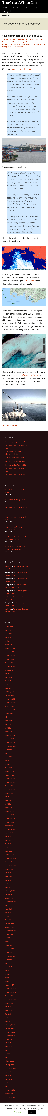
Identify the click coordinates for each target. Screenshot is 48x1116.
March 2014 (8, 1086)
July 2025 (8, 674)
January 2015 (9, 1065)
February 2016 (10, 1025)
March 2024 (8, 731)
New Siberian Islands (24, 44)
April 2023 (8, 764)
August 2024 (9, 713)
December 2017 (10, 952)
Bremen (5, 42)
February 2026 (10, 648)
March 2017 (8, 978)
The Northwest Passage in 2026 (15, 461)
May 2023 (8, 760)
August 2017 (9, 960)
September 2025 (10, 666)
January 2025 (9, 695)
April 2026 (8, 641)
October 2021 (9, 826)
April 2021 (8, 847)
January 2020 (9, 894)
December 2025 (10, 655)
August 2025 (9, 670)
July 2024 (8, 717)
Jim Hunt (20, 47)
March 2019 (8, 920)
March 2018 (8, 941)
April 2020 (8, 884)
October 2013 (9, 1094)
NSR (33, 44)
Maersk (33, 42)
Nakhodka (12, 44)
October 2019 (9, 898)
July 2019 (8, 905)
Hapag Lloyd (26, 42)
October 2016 (9, 996)
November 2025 (10, 659)
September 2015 (10, 1036)
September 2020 (10, 865)
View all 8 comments (11, 425)
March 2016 (8, 1021)
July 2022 (8, 797)
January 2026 (9, 652)
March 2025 (8, 688)
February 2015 (10, 1061)
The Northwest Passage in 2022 (15, 500)
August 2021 (9, 833)
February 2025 (10, 692)
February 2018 (10, 945)
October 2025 (9, 663)
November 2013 (10, 1090)
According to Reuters (21, 69)
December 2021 (10, 818)
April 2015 (8, 1054)
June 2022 (8, 800)
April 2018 (8, 938)
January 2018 (9, 949)
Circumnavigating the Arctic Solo (16, 442)
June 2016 (8, 1010)
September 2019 (10, 902)
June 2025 (8, 677)
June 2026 (8, 634)
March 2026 (8, 645)
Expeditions (23, 39)
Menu (4, 15)
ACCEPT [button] (31, 1112)
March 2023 (8, 768)
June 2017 (8, 967)
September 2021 (10, 829)
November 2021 (10, 822)
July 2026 (8, 630)
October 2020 (9, 862)
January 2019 (9, 923)
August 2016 (9, 1003)
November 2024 (10, 703)
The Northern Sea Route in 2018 (22, 35)
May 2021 (8, 844)
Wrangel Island (7, 47)
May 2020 (8, 880)
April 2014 (8, 1083)
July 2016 (8, 1007)
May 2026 (8, 637)
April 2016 (8, 1017)
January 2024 (9, 739)
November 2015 (10, 1032)
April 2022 (8, 804)
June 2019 (8, 909)
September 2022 (10, 789)
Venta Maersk (40, 44)
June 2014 (8, 1079)
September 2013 (10, 1097)
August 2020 (9, 869)
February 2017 (10, 981)
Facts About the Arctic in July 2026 (16, 458)
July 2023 (8, 753)
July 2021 (8, 836)
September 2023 (10, 746)
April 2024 (8, 728)
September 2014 (10, 1068)
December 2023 (10, 742)
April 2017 (8, 974)
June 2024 (8, 721)
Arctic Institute (37, 39)
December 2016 (10, 989)
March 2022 (8, 808)
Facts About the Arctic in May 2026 (16, 475)
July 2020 (8, 873)
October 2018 (9, 927)
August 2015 (9, 1039)
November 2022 (10, 782)
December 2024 (10, 699)
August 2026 (9, 627)
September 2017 (10, 956)
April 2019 (8, 916)
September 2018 (10, 931)
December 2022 (10, 779)
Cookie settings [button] (19, 1112)
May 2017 (8, 970)
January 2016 (9, 1028)
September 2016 (10, 999)
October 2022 (9, 786)
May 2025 (8, 681)
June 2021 (8, 840)
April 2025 (8, 684)
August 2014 (9, 1072)
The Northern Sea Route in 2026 (15, 465)
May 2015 (8, 1050)
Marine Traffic (30, 280)
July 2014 (8, 1075)
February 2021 (10, 855)
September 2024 (10, 710)
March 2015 (8, 1057)
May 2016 (8, 1014)
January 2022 (9, 815)
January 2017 (9, 985)
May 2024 (8, 724)
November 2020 (10, 858)
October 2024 (9, 706)
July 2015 (8, 1043)
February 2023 (10, 771)
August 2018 (9, 934)
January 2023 (9, 775)
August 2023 (9, 750)
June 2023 (8, 757)
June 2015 (8, 1046)
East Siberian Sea (15, 42)
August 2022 (9, 793)
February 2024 (10, 735)
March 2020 (8, 887)
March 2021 (8, 851)
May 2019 (8, 913)
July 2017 (8, 963)
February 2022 (10, 811)
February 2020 (10, 891)
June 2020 (8, 876)
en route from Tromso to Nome (24, 375)
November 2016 (10, 992)
